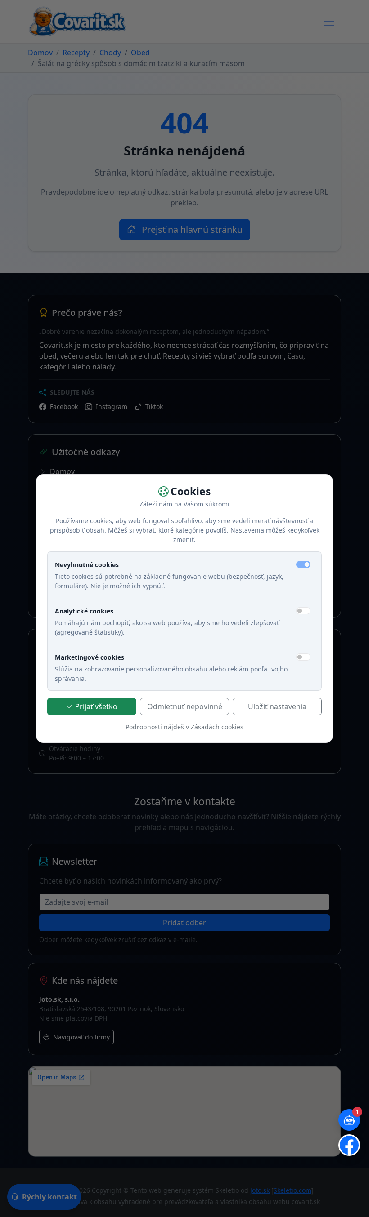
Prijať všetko (96, 706)
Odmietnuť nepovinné (184, 706)
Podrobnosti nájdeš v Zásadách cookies (184, 727)
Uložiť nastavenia (277, 706)
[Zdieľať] (349, 1145)
